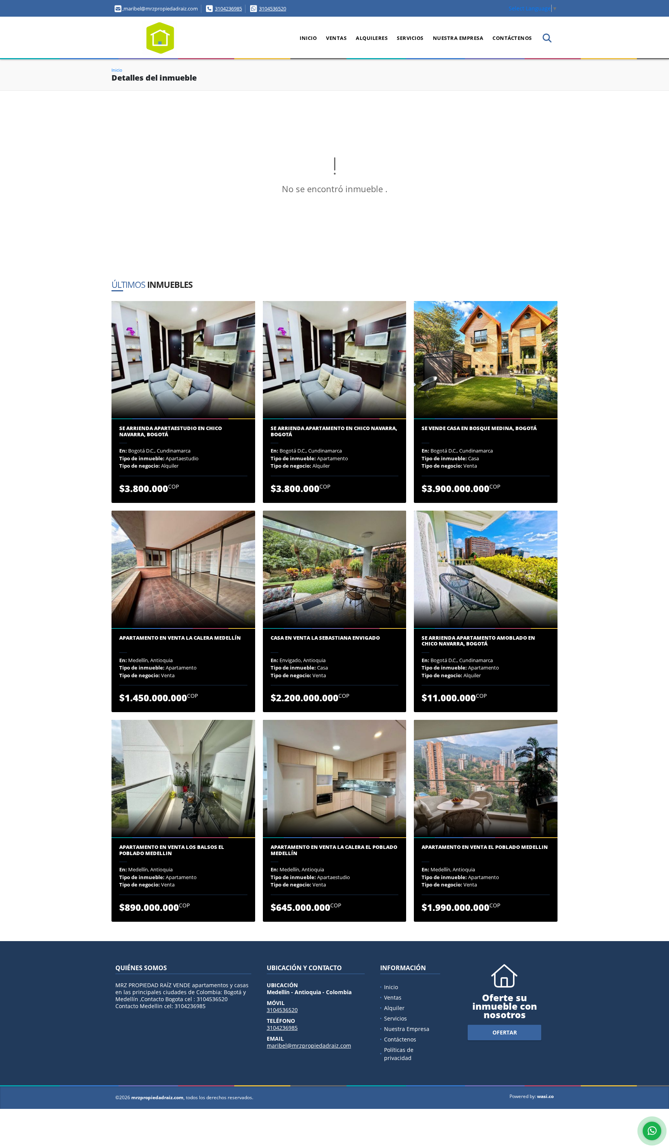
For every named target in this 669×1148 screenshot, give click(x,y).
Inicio (308, 37)
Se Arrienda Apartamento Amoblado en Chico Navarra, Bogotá (478, 641)
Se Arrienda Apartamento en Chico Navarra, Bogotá (334, 431)
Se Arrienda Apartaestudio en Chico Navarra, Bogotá (170, 431)
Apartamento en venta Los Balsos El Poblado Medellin (171, 850)
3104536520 (272, 8)
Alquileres (372, 37)
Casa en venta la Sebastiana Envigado (325, 638)
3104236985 (228, 8)
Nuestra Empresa (458, 37)
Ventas (336, 37)
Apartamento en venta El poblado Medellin (485, 847)
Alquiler (394, 1008)
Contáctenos (512, 37)
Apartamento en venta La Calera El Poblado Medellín (334, 850)
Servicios (410, 37)
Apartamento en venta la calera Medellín (180, 638)
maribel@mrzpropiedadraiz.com (309, 1045)
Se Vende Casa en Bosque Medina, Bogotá (479, 428)
